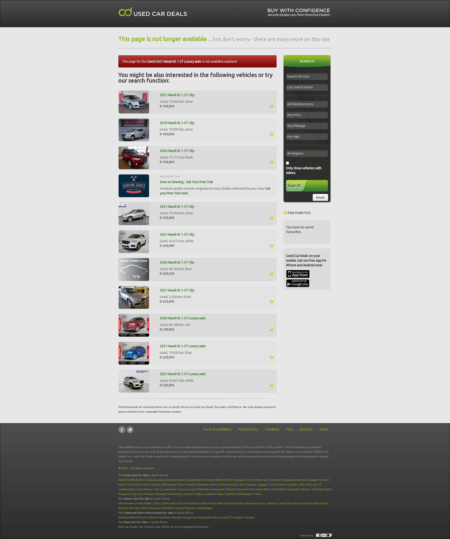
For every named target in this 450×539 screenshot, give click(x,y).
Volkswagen (244, 493)
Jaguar (263, 484)
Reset (320, 197)
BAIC (199, 479)
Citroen (276, 479)
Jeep (273, 484)
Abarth (123, 479)
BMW (219, 479)
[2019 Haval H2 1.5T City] (134, 130)
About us (306, 429)
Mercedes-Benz (260, 489)
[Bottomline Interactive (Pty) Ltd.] (318, 536)
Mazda (230, 489)
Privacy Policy (248, 429)
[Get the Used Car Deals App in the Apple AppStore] (298, 277)
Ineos (214, 484)
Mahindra (204, 489)
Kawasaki (205, 517)
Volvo (258, 493)
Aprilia (122, 517)
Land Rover (144, 489)
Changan (238, 479)
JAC (242, 484)
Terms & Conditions (217, 429)
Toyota (230, 493)
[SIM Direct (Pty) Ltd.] (329, 536)
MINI (281, 489)
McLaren (242, 489)
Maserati (218, 489)
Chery (250, 479)
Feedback (272, 429)
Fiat (120, 484)
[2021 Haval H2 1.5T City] (134, 102)
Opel (327, 489)
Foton (138, 484)
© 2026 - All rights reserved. (136, 468)
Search (294, 185)
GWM (164, 484)
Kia (309, 484)
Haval (173, 484)
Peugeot (124, 493)
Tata (220, 493)
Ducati (142, 517)
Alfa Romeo (138, 479)
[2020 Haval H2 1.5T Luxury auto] (134, 325)
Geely (154, 484)
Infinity (224, 484)
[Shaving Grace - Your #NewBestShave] (134, 185)
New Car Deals (127, 526)
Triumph (236, 517)
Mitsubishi (292, 489)
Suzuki (211, 493)
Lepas (182, 489)
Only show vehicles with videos (304, 170)
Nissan (305, 489)
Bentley (209, 479)
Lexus (192, 489)
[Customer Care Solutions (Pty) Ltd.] (323, 536)
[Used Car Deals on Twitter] (130, 429)
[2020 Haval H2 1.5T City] (134, 157)
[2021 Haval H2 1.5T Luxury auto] (134, 353)
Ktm (215, 517)
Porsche (137, 493)
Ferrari (323, 479)
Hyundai (203, 484)
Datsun (301, 479)
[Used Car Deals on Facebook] (121, 429)
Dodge (312, 479)
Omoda (317, 489)
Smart (190, 493)
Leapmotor (169, 489)
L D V (316, 484)
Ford (128, 484)
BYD (228, 479)
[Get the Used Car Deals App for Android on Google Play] (297, 283)
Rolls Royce (176, 493)
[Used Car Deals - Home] (152, 12)
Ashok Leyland (157, 479)
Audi (191, 479)
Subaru (200, 493)
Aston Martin (177, 479)
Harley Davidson (159, 517)
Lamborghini (126, 489)
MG (274, 489)
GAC (146, 484)
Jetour (282, 484)
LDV (157, 489)
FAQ (289, 429)
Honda (191, 484)
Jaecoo (251, 484)
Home (324, 429)
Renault (161, 493)
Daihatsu (289, 479)
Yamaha (249, 517)
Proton (149, 493)
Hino (182, 484)
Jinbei (293, 484)
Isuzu (234, 484)
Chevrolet (262, 479)
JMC (301, 484)
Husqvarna (190, 517)
